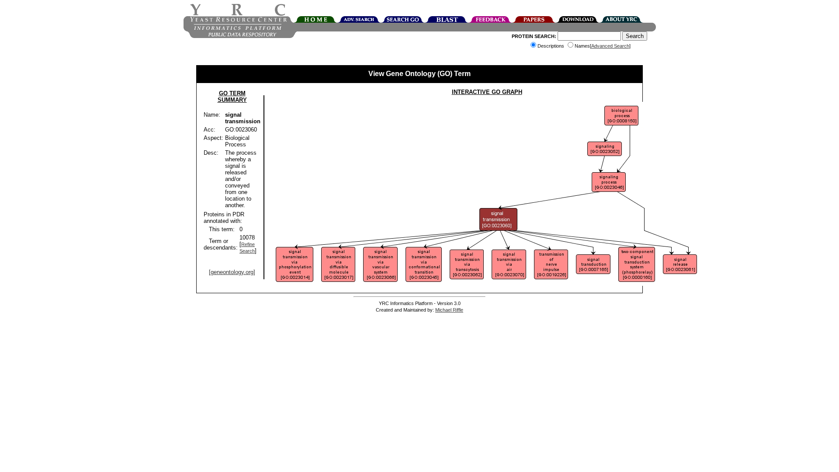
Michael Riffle (449, 309)
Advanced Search (610, 46)
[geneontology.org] (232, 272)
